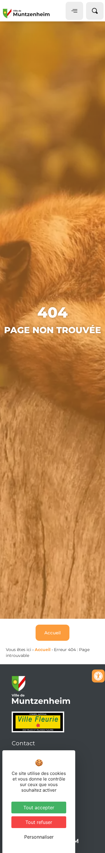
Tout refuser (38, 822)
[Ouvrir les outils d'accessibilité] (98, 676)
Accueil (42, 649)
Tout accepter (38, 807)
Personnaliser (39, 837)
